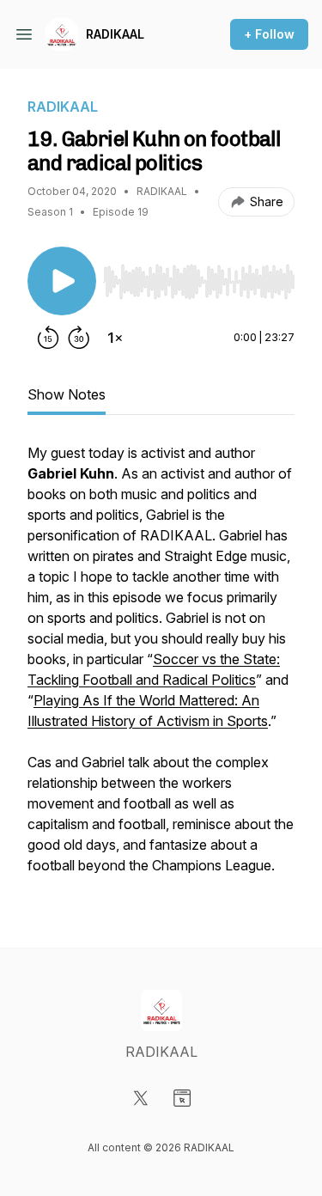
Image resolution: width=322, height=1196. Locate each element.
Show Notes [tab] (66, 394)
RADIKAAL (115, 34)
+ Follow (269, 34)
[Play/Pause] (61, 281)
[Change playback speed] (115, 338)
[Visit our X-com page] (140, 1098)
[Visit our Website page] (182, 1098)
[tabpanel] (161, 667)
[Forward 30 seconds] (79, 338)
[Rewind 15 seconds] (48, 338)
